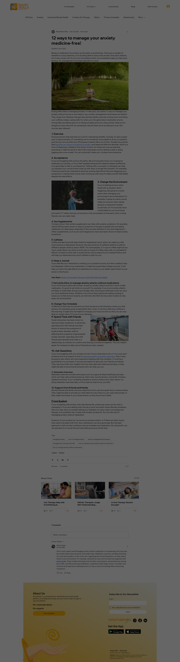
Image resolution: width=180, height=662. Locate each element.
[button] (108, 319)
